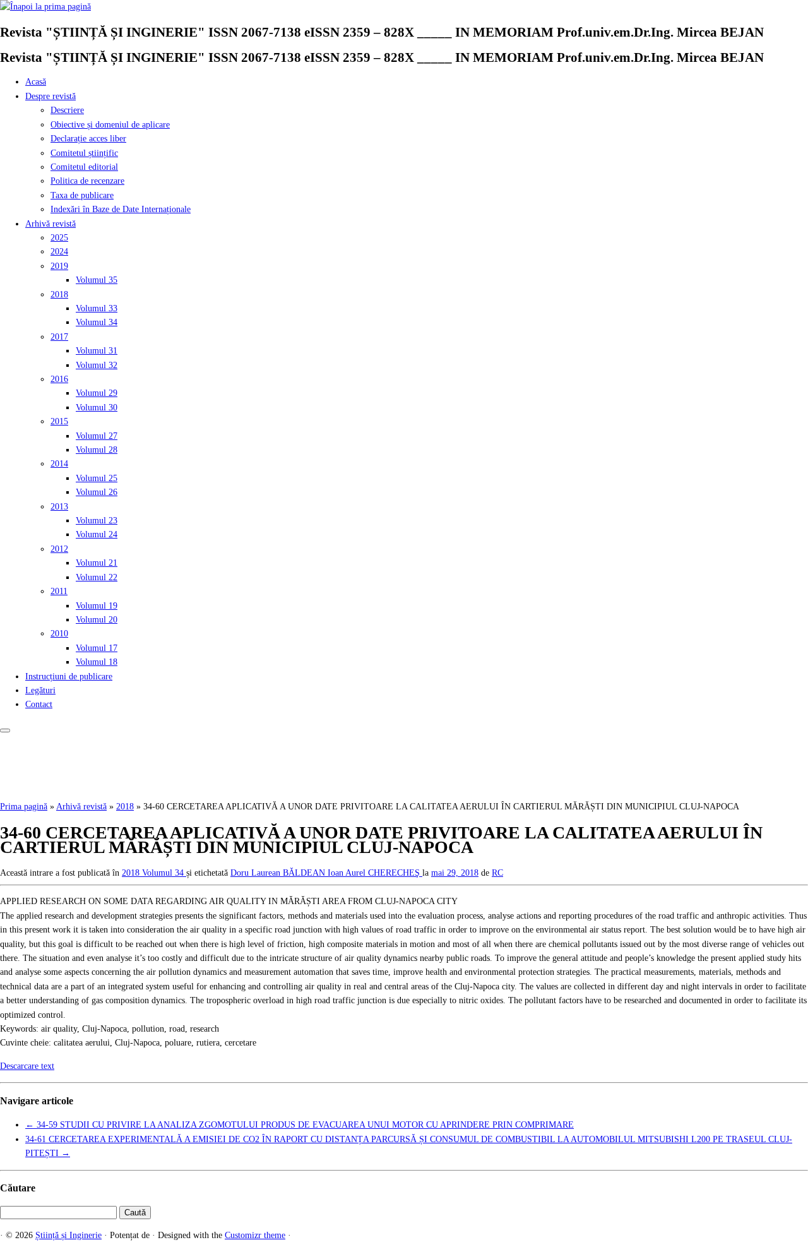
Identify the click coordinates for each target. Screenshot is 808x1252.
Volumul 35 (96, 280)
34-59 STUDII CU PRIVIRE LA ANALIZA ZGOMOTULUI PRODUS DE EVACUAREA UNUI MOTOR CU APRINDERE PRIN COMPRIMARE (299, 1125)
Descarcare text (27, 1066)
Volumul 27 (96, 436)
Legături (40, 690)
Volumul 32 (96, 365)
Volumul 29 (96, 393)
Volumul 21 (96, 563)
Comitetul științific (84, 153)
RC (497, 873)
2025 (59, 237)
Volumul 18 (96, 662)
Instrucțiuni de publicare (68, 676)
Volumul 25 (96, 478)
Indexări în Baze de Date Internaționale (120, 209)
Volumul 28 (96, 450)
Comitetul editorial (84, 167)
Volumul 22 (96, 577)
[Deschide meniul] (5, 730)
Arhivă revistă (50, 224)
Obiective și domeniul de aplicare (110, 124)
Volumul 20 (96, 619)
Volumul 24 (96, 534)
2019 (59, 266)
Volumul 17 (96, 648)
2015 (59, 421)
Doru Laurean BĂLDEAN (279, 873)
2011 (59, 591)
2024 (59, 251)
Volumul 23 (96, 520)
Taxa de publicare (82, 195)
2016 (59, 379)
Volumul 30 (96, 407)
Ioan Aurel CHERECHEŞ (375, 873)
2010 (59, 633)
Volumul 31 (96, 350)
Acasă (35, 81)
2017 (59, 337)
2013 (59, 506)
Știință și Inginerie (68, 1235)
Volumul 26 (96, 492)
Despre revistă (50, 96)
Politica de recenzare (87, 181)
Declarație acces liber (88, 138)
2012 (59, 549)
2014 (59, 463)
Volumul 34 (96, 322)
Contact (38, 704)
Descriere (67, 110)
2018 (59, 294)
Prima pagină (23, 806)
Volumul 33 (96, 308)
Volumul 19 (96, 606)
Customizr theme (255, 1235)
